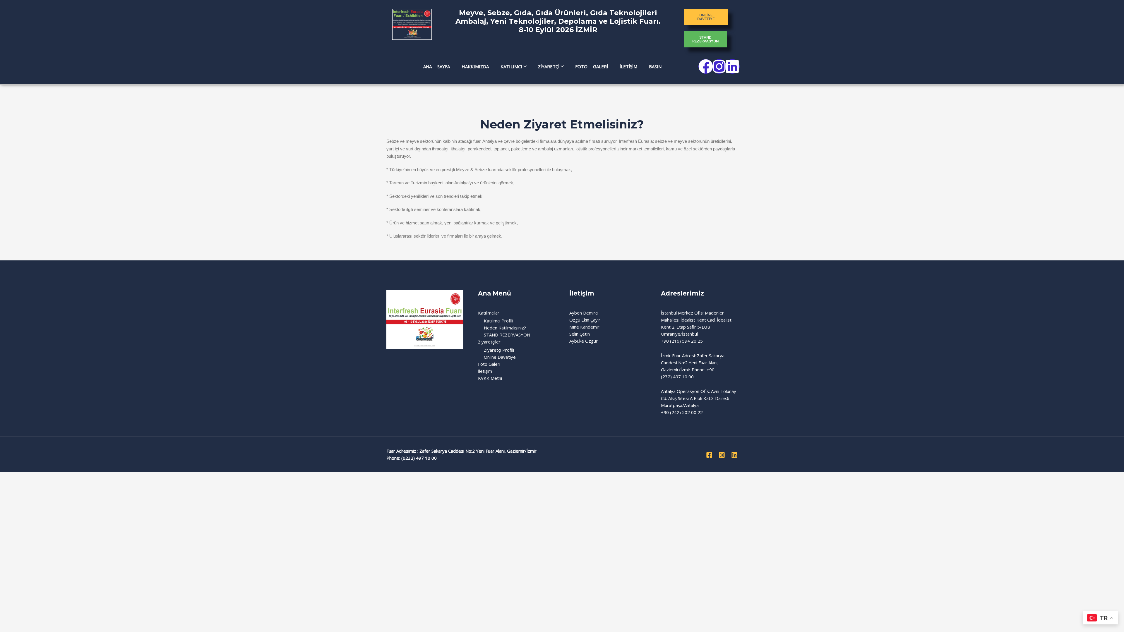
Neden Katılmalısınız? (505, 328)
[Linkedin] (734, 455)
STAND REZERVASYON (507, 335)
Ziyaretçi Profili (499, 350)
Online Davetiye (500, 357)
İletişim (485, 371)
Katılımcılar (488, 313)
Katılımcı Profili (498, 321)
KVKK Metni (490, 378)
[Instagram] (722, 455)
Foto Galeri (489, 364)
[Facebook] (709, 455)
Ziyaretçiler (489, 342)
